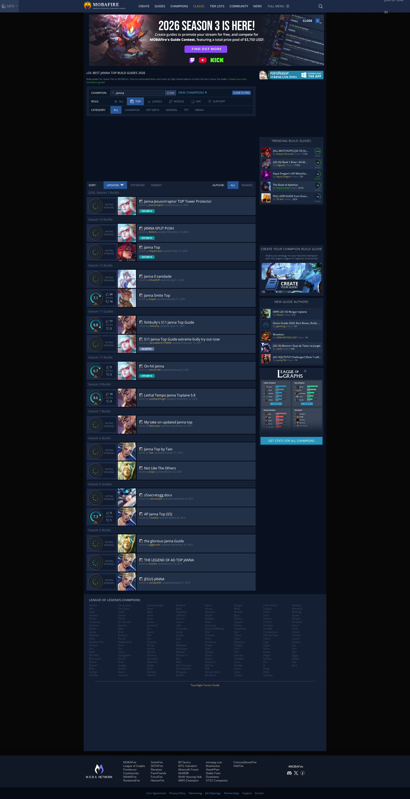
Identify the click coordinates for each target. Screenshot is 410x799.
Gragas (122, 665)
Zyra (294, 665)
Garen (122, 658)
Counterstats (131, 773)
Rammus (210, 662)
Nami (208, 605)
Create (144, 6)
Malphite (181, 645)
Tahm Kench (270, 605)
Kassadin (152, 658)
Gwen (121, 672)
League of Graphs (134, 766)
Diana (121, 618)
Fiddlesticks (125, 642)
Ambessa (94, 622)
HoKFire (238, 766)
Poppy (208, 645)
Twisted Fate (270, 635)
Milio (179, 662)
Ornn (208, 638)
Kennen (151, 672)
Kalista (151, 648)
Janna (150, 622)
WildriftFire (129, 776)
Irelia (150, 615)
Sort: (92, 185)
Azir (91, 648)
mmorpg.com (214, 762)
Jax (149, 628)
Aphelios (94, 635)
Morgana (181, 672)
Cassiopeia (124, 605)
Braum (93, 665)
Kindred (180, 605)
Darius (122, 615)
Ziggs (295, 655)
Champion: (99, 93)
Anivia (92, 628)
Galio (121, 652)
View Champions (192, 92)
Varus (266, 648)
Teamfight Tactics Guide (205, 685)
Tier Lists (217, 6)
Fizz (120, 648)
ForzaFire (157, 776)
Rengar (238, 605)
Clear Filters (241, 92)
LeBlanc (180, 615)
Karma (151, 652)
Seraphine (240, 628)
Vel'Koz (267, 658)
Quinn (208, 655)
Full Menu (276, 6)
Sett (236, 632)
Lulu (178, 638)
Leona (179, 622)
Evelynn (122, 635)
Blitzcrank (95, 658)
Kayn (150, 668)
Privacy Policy (177, 793)
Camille (93, 675)
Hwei (150, 608)
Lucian (180, 635)
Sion (236, 648)
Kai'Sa (150, 645)
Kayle (150, 665)
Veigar (267, 655)
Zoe (294, 662)
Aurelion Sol (96, 642)
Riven (237, 608)
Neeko (209, 615)
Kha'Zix (151, 675)
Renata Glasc (213, 672)
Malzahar (181, 648)
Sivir (236, 652)
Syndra (238, 675)
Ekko (121, 628)
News (257, 6)
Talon (266, 612)
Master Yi (181, 655)
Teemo (267, 618)
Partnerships (231, 793)
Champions (179, 6)
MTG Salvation (187, 766)
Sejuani (238, 622)
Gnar (121, 662)
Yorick (295, 632)
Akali (92, 612)
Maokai (180, 652)
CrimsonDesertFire (244, 762)
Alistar (93, 618)
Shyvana (239, 642)
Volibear (297, 605)
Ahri (91, 608)
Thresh (267, 622)
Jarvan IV (152, 625)
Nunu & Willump (214, 628)
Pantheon (210, 642)
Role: (95, 101)
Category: (98, 110)
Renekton (210, 675)
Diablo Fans (213, 773)
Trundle (267, 628)
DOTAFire (157, 766)
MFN (10, 6)
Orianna (210, 635)
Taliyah (267, 608)
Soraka (238, 665)
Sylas (237, 672)
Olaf (207, 632)
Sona (237, 662)
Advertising (195, 793)
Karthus (151, 655)
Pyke (208, 648)
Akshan (93, 615)
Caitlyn (93, 672)
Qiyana (209, 652)
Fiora (121, 645)
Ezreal (122, 638)
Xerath (296, 618)
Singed (238, 645)
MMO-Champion (188, 780)
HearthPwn (212, 769)
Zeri (294, 652)
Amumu (93, 625)
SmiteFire (157, 762)
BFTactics (184, 762)
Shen (237, 638)
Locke (179, 632)
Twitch (267, 638)
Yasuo (295, 625)
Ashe (92, 638)
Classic (199, 6)
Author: (218, 185)
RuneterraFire (131, 780)
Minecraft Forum (188, 769)
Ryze (237, 615)
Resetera (156, 769)
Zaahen (296, 642)
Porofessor (130, 769)
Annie (92, 632)
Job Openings (213, 793)
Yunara (296, 635)
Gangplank (124, 655)
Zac (294, 645)
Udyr (266, 642)
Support (247, 793)
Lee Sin (180, 618)
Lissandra (181, 628)
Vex (265, 662)
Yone (295, 628)
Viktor (266, 672)
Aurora (93, 645)
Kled (178, 608)
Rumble (238, 612)
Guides (160, 6)
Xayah (295, 615)
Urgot (266, 645)
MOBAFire (129, 762)
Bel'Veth (94, 655)
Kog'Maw (181, 612)
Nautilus (210, 612)
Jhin (149, 635)
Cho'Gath (123, 608)
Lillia (178, 625)
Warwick (297, 608)
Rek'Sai (209, 665)
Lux (178, 642)
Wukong (297, 612)
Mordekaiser (183, 668)
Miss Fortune (183, 665)
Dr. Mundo (124, 622)
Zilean (295, 658)
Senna (238, 625)
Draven (122, 625)
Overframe (212, 776)
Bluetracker (213, 766)
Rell (207, 668)
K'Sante (151, 642)
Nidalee (209, 618)
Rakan (208, 658)
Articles (259, 793)
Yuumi (295, 638)
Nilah (208, 622)
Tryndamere (270, 632)
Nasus (208, 608)
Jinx (149, 638)
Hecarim (123, 675)
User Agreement (156, 793)
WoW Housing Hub (190, 776)
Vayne (266, 652)
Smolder (239, 658)
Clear (170, 92)
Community (239, 6)
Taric (266, 615)
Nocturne (210, 625)
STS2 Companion (217, 780)
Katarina (152, 662)
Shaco (237, 635)
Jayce (150, 632)
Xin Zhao (297, 622)
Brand (92, 662)
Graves (122, 668)
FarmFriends (158, 773)
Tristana (268, 625)
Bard (92, 652)
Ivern (150, 618)
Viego (266, 668)
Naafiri (180, 675)
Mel (178, 658)
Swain (237, 668)
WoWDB (183, 773)
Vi (264, 665)
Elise (121, 632)
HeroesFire (157, 780)
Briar (92, 668)
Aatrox (93, 605)
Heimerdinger (155, 605)
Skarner (238, 655)
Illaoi (150, 612)
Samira (238, 618)
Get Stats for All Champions (291, 441)
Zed (294, 648)
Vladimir (268, 675)
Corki (121, 612)
